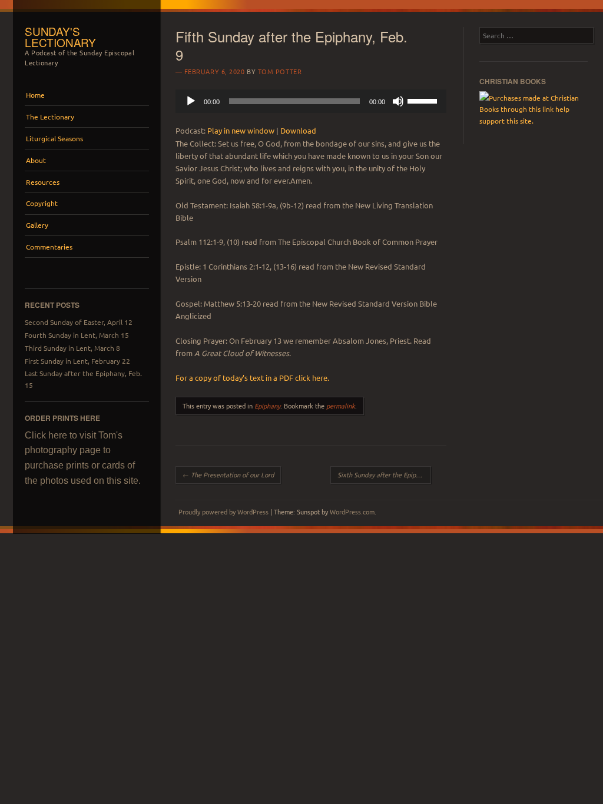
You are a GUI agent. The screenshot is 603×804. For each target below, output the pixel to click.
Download (298, 130)
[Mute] (398, 101)
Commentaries (49, 246)
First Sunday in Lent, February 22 (77, 361)
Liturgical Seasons (54, 138)
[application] (310, 101)
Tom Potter (280, 71)
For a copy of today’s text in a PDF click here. (252, 378)
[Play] (191, 101)
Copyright (42, 203)
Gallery (37, 225)
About (36, 160)
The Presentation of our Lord (228, 474)
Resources (42, 182)
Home (35, 94)
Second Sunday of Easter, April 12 (78, 322)
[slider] (423, 100)
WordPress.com (352, 511)
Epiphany (267, 405)
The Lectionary (50, 116)
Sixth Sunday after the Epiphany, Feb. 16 (384, 474)
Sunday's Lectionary (60, 36)
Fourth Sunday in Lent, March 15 (77, 335)
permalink (340, 405)
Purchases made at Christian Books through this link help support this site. (529, 109)
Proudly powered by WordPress (223, 511)
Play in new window (240, 130)
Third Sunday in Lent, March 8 (72, 348)
